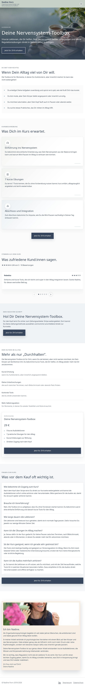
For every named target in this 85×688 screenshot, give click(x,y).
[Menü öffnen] (81, 4)
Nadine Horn (10, 4)
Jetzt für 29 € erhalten (14, 50)
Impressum (67, 682)
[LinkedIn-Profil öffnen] (60, 683)
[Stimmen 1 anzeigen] (38, 294)
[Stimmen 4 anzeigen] (44, 294)
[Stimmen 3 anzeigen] (42, 294)
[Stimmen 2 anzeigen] (40, 294)
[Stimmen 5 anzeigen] (46, 294)
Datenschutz (78, 682)
